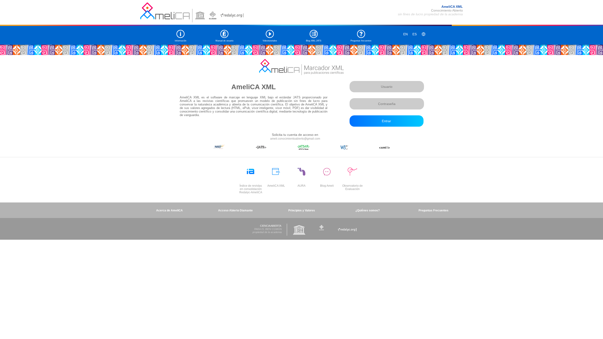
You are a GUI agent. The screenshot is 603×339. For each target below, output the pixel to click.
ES (414, 34)
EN (405, 34)
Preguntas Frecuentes (433, 210)
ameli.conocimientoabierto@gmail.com (295, 138)
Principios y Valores (301, 210)
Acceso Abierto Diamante (235, 210)
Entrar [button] (386, 121)
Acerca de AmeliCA (169, 210)
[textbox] (387, 86)
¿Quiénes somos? (367, 210)
